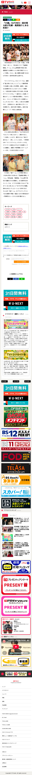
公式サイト (7, 227)
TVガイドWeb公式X (6, 747)
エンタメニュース (7, 17)
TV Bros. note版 (6, 724)
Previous (2, 674)
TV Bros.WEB (5, 721)
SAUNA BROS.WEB (6, 728)
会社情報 (4, 766)
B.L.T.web (4, 717)
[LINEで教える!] (13, 20)
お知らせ (4, 752)
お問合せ (4, 763)
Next (29, 674)
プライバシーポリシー (7, 755)
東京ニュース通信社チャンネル (9, 736)
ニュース (4, 694)
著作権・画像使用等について (9, 759)
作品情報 (4, 705)
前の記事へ (4, 381)
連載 (3, 701)
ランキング (4, 709)
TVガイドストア (6, 739)
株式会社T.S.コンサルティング (9, 743)
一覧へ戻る (16, 381)
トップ (3, 686)
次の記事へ (27, 381)
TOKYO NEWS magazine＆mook (10, 713)
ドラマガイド (5, 690)
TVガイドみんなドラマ (7, 732)
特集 (3, 697)
